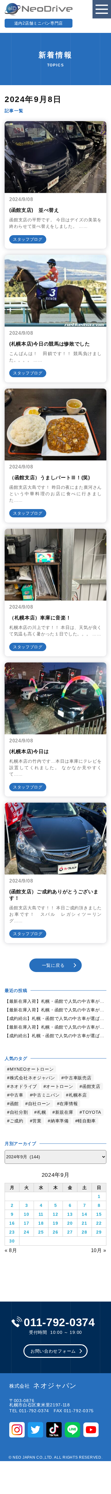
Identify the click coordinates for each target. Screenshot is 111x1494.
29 (98, 1232)
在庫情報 (69, 1103)
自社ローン (39, 1103)
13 (69, 1214)
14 (84, 1214)
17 (26, 1223)
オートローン (59, 1086)
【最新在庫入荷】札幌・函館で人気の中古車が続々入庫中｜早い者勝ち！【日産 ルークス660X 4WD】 (55, 1001)
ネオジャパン (43, 1385)
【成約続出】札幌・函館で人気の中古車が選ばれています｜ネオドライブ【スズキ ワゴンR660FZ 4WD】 (55, 1018)
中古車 (16, 1095)
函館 (14, 1103)
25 (40, 1232)
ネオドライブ (23, 1086)
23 (11, 1232)
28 (84, 1232)
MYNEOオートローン (32, 1069)
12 (55, 1214)
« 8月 (11, 1250)
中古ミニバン (46, 1095)
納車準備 (60, 1120)
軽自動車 (87, 1120)
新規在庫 (64, 1112)
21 (84, 1223)
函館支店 (91, 1086)
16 (11, 1223)
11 (41, 1214)
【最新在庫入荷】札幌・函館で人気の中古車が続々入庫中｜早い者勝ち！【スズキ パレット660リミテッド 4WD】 (55, 1027)
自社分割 (19, 1112)
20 (69, 1223)
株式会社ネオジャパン (32, 1077)
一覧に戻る (53, 965)
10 (26, 1214)
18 (40, 1223)
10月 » (99, 1250)
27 (69, 1232)
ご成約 (16, 1120)
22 (98, 1223)
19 (55, 1223)
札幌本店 (78, 1095)
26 (55, 1232)
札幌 (41, 1112)
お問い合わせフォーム (53, 1351)
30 (11, 1241)
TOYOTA (91, 1112)
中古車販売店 (77, 1077)
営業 (36, 1120)
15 (98, 1214)
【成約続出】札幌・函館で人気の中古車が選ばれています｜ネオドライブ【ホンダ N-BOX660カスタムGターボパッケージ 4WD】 (55, 1035)
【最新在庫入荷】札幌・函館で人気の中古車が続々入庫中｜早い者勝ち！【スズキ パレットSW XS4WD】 (55, 1009)
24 (26, 1232)
